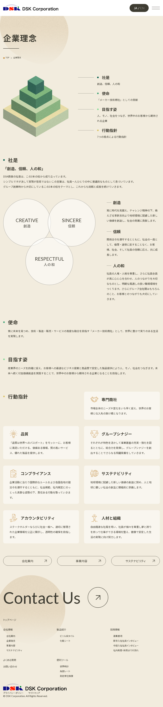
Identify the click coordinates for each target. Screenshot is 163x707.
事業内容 (81, 561)
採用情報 (115, 629)
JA (135, 8)
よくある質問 (9, 660)
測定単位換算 (66, 676)
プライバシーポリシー (13, 692)
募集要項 (117, 636)
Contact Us (42, 597)
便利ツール (62, 660)
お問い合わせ (10, 666)
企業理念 (10, 640)
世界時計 (64, 666)
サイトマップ (34, 692)
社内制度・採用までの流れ (125, 650)
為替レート (65, 671)
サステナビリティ (135, 561)
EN (142, 8)
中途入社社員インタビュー (126, 645)
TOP (7, 58)
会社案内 (27, 561)
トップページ (9, 619)
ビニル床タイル (67, 636)
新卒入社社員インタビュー (126, 640)
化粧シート (65, 640)
